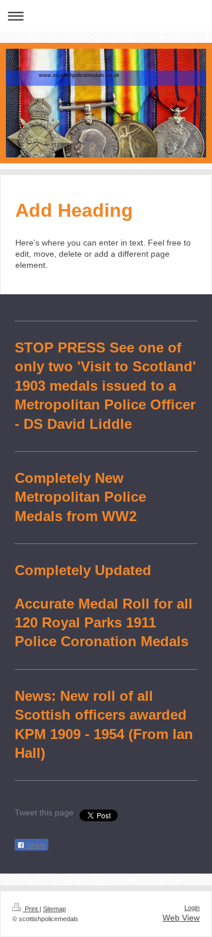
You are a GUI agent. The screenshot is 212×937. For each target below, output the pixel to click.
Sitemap (54, 908)
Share (35, 845)
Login (192, 907)
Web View (181, 917)
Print (31, 908)
